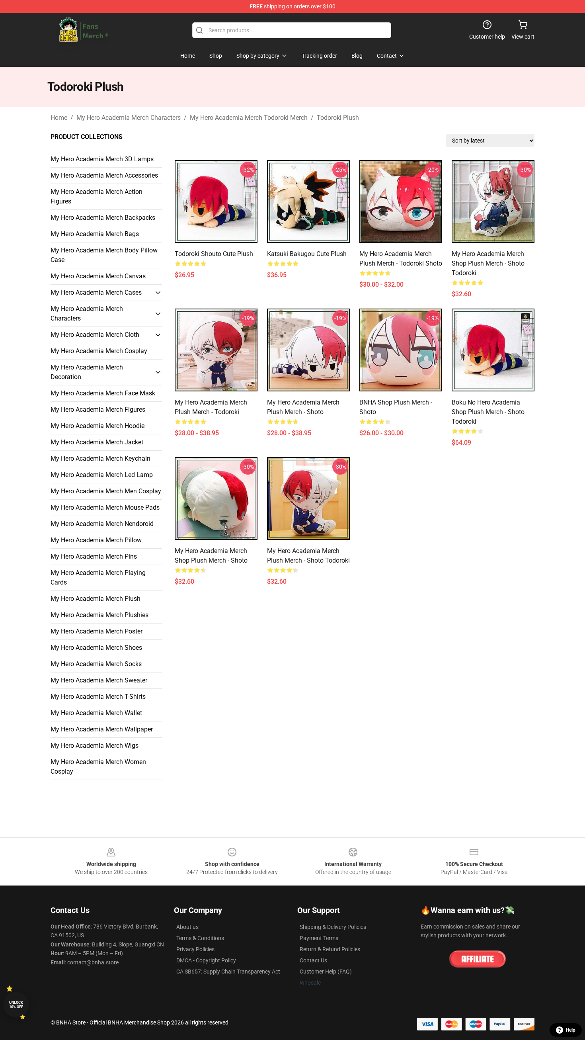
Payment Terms (319, 938)
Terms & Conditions (200, 938)
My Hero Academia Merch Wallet (96, 713)
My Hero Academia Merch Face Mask (103, 393)
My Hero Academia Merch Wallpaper (102, 729)
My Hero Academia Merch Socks (96, 664)
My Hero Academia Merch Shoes (96, 647)
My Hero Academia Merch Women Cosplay (98, 766)
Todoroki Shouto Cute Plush (214, 254)
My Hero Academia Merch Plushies (99, 615)
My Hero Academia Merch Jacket (97, 442)
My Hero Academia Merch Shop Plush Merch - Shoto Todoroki (488, 263)
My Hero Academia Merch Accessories (104, 175)
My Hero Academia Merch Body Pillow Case (104, 255)
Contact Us (313, 960)
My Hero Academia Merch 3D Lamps (102, 159)
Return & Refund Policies (330, 949)
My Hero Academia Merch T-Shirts (98, 696)
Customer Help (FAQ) (326, 971)
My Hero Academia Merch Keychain (100, 458)
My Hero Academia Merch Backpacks (103, 217)
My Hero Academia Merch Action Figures (96, 196)
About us (187, 927)
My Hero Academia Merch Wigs (94, 745)
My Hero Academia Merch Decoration (87, 372)
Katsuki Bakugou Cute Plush (307, 254)
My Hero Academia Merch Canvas (98, 276)
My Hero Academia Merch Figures (98, 409)
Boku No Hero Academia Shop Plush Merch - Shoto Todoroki (488, 412)
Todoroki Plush (338, 117)
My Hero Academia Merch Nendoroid (102, 524)
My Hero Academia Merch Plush (95, 598)
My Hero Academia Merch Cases (96, 292)
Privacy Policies (195, 949)
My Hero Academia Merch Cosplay (99, 351)
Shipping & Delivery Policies (333, 927)
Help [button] (570, 1030)
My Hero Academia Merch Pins (94, 556)
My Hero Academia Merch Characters (128, 117)
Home (59, 117)
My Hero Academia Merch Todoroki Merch (249, 117)
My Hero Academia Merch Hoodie (97, 426)
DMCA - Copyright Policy (206, 960)
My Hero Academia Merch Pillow (96, 540)
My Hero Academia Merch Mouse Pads (105, 507)
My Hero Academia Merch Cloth (95, 334)
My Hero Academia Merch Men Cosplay (106, 491)
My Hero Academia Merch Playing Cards (98, 577)
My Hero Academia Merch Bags (95, 234)
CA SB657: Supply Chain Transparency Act (228, 971)
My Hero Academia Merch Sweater (99, 680)
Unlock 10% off (16, 1005)
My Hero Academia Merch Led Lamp (102, 475)
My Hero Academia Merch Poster (96, 631)
